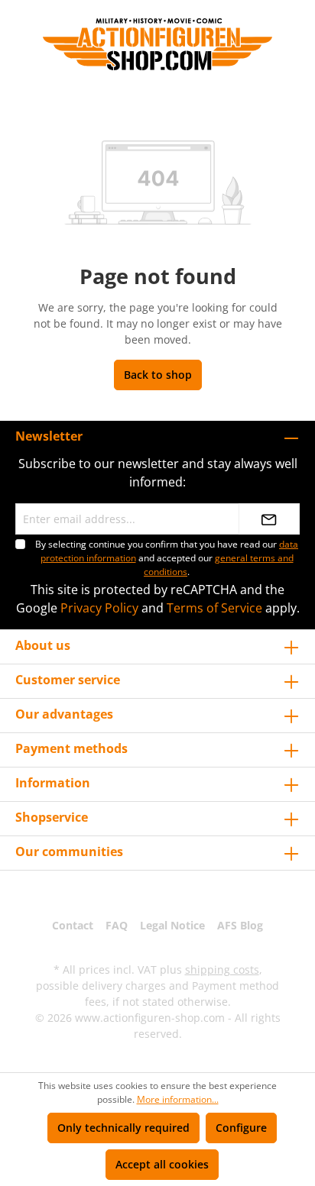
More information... (178, 1099)
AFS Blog (240, 925)
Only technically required (123, 1127)
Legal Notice (172, 925)
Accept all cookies (162, 1164)
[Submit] (269, 519)
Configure (241, 1127)
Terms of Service (214, 607)
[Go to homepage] (157, 44)
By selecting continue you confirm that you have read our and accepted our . (166, 558)
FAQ (117, 925)
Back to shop (158, 374)
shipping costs (222, 969)
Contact (72, 925)
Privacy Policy (99, 607)
